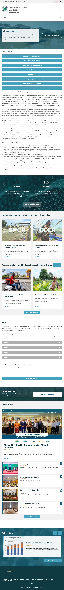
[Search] (60, 17)
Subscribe (33, 579)
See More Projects (32, 312)
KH (55, 5)
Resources (9, 571)
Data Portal (32, 88)
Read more (7, 458)
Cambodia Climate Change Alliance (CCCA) (47, 247)
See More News (32, 517)
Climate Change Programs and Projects (32, 79)
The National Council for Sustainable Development (18, 10)
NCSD (3, 569)
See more (7, 256)
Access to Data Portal (52, 35)
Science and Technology (38, 569)
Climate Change (12, 569)
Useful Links (6, 580)
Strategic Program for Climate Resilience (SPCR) (14, 247)
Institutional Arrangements (32, 60)
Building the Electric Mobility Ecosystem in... (14, 296)
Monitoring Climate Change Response (32, 65)
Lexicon (17, 1)
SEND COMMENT (32, 378)
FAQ (11, 580)
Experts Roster (47, 394)
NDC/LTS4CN (24, 1)
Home (3, 51)
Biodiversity (52, 569)
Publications (7, 533)
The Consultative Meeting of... (30, 504)
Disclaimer (5, 579)
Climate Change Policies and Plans (32, 56)
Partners (52, 579)
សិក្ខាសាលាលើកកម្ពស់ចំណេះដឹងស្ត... (30, 490)
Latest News (7, 404)
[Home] (5, 9)
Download (6, 342)
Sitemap (22, 579)
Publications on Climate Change (32, 83)
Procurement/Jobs (14, 579)
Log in (5, 1)
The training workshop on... (29, 464)
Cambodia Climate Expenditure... (39, 542)
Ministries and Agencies (43, 579)
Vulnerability (17, 186)
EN (55, 1)
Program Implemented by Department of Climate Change (27, 215)
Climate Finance (32, 74)
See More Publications (53, 561)
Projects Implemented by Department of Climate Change (27, 265)
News (11, 1)
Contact (27, 579)
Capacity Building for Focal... (29, 477)
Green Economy (24, 569)
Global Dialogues (32, 70)
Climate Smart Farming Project (45, 295)
